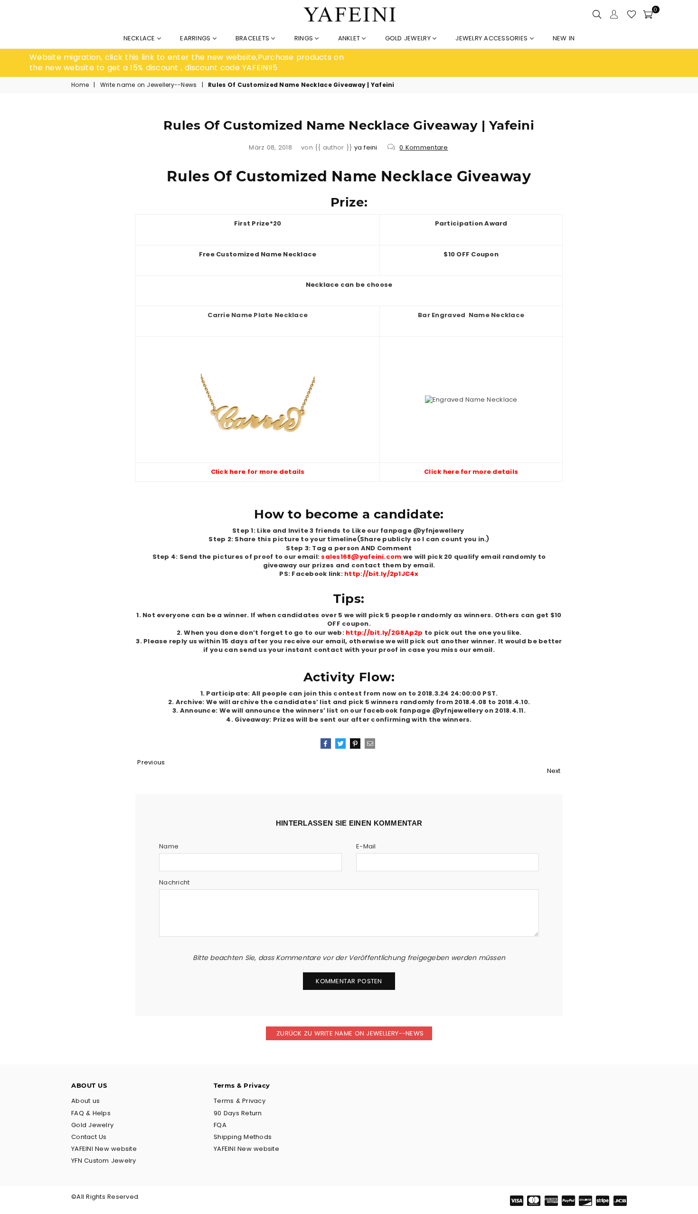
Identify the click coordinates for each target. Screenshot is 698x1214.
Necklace (140, 38)
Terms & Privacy (239, 1100)
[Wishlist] (631, 14)
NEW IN (564, 38)
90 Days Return (238, 1113)
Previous (151, 762)
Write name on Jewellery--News (148, 85)
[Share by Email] (370, 743)
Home (80, 85)
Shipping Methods (243, 1136)
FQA (220, 1124)
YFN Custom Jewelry (103, 1160)
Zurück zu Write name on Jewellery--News (349, 1033)
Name (169, 846)
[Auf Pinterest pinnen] (355, 743)
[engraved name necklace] (471, 400)
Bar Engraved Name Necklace (471, 315)
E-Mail (366, 846)
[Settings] (614, 14)
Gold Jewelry (409, 38)
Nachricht (174, 882)
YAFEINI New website (104, 1148)
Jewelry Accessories (492, 38)
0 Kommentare (423, 147)
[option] (189, 63)
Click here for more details (258, 471)
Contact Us (89, 1136)
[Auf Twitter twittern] (340, 743)
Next (554, 770)
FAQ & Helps (91, 1113)
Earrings (196, 38)
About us (85, 1100)
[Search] (597, 14)
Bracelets (254, 38)
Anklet (350, 38)
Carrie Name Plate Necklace (258, 315)
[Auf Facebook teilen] (326, 743)
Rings (304, 38)
